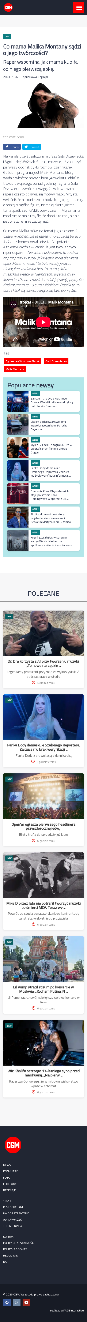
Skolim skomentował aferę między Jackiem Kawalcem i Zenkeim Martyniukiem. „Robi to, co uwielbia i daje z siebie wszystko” (51, 522)
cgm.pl (44, 77)
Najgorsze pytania (16, 1213)
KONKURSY (10, 1171)
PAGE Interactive (73, 1310)
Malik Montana (15, 369)
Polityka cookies (15, 1249)
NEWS (7, 1165)
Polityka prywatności (18, 1243)
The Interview (12, 1226)
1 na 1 (7, 1200)
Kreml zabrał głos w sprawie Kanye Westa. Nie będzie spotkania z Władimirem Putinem (51, 541)
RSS (5, 1262)
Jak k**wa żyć (12, 1219)
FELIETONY (9, 1184)
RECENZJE (9, 1190)
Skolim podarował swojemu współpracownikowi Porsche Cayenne (49, 425)
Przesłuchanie (13, 1207)
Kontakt (9, 1236)
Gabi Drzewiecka (56, 361)
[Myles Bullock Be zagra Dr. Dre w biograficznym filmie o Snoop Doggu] (18, 439)
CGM (9, 616)
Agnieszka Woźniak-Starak (22, 361)
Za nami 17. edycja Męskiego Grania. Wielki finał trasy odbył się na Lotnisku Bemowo (52, 402)
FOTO (6, 1177)
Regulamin (10, 1255)
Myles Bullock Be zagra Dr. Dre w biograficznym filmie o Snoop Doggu (51, 448)
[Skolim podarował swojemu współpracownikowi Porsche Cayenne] (18, 416)
